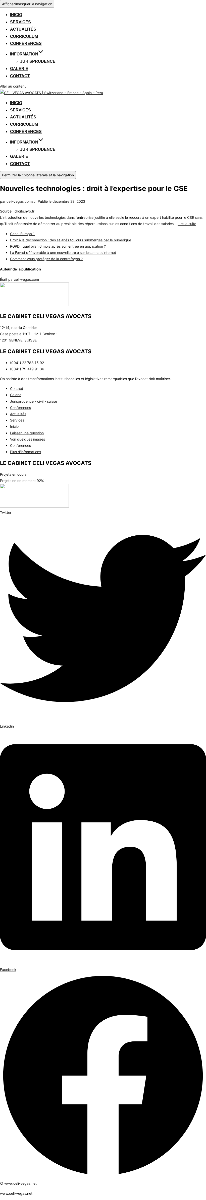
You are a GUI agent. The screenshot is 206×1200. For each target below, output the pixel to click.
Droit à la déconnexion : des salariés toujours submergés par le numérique (70, 240)
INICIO (16, 15)
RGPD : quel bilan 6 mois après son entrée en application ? (58, 246)
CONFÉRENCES (26, 43)
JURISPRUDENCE (38, 61)
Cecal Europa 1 (22, 234)
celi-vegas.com (19, 201)
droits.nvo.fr (24, 211)
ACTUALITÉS (23, 29)
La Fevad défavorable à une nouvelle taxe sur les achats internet (63, 252)
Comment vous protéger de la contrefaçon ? (46, 259)
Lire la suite (187, 224)
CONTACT (20, 76)
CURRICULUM (24, 36)
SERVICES (20, 22)
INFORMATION (24, 54)
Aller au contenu (13, 86)
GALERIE (19, 68)
